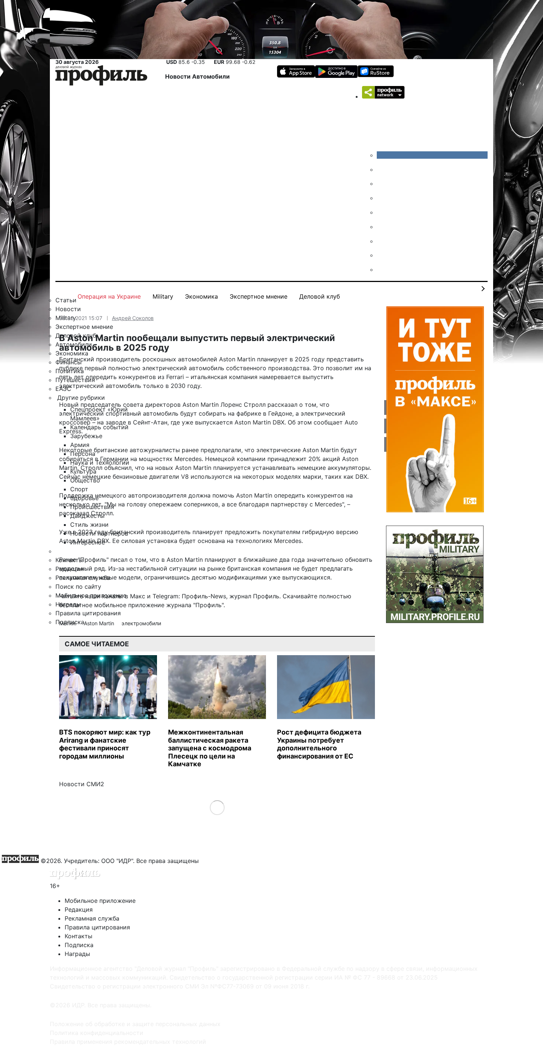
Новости (178, 76)
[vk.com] (432, 155)
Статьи (65, 300)
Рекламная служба (92, 918)
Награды (77, 953)
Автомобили (211, 76)
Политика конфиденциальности (96, 1032)
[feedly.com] (382, 241)
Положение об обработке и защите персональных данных (135, 1024)
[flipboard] (382, 269)
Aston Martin (100, 623)
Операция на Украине (109, 296)
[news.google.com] (382, 226)
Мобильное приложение (100, 900)
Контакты (78, 936)
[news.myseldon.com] (382, 212)
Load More (217, 807)
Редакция (79, 909)
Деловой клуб (319, 296)
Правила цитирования (97, 927)
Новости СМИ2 (81, 784)
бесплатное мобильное (92, 605)
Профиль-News (204, 596)
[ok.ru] (382, 169)
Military (163, 296)
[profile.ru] (382, 255)
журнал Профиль (254, 596)
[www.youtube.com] (382, 183)
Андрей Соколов (133, 318)
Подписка (79, 945)
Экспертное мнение (258, 296)
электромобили (141, 623)
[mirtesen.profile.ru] (382, 198)
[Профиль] (101, 76)
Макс (137, 596)
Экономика (201, 296)
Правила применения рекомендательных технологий (128, 1041)
